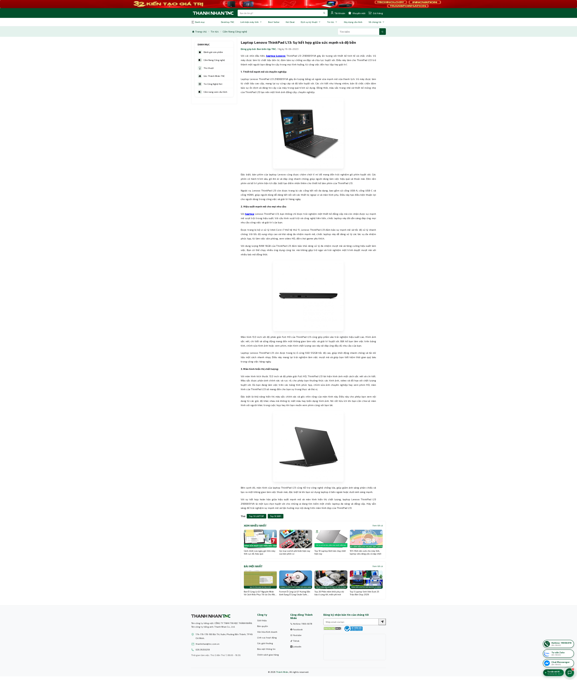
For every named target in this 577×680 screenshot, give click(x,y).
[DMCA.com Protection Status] (332, 628)
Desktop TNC (227, 22)
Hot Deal (290, 22)
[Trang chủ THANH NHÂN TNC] (213, 13)
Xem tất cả (377, 525)
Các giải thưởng (265, 643)
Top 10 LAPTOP (256, 516)
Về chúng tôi (375, 22)
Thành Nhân (282, 672)
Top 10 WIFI (275, 516)
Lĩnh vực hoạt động (267, 637)
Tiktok (295, 641)
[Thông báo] (353, 628)
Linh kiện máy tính (249, 22)
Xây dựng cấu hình (353, 22)
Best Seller (273, 22)
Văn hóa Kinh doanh (267, 632)
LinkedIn (296, 646)
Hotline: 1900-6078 (302, 623)
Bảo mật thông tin (266, 649)
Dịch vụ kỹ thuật (309, 22)
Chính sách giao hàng (268, 654)
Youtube (296, 635)
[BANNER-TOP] (288, 4)
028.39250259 (203, 649)
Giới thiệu (262, 620)
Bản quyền (262, 626)
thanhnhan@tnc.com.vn (208, 644)
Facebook (297, 629)
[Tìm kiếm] (382, 31)
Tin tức (330, 22)
